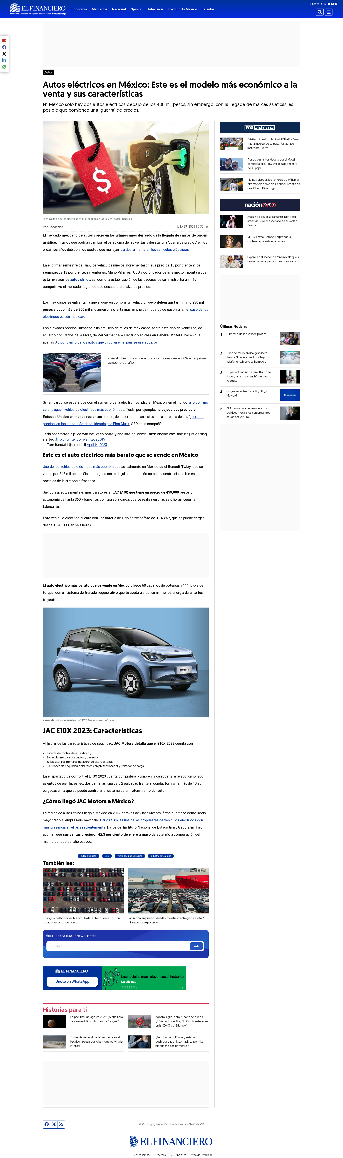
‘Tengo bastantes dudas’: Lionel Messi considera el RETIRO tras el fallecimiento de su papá (272, 164)
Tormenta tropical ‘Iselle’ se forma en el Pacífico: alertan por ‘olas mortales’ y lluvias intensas (97, 1042)
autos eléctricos (88, 856)
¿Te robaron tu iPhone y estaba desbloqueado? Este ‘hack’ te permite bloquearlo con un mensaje (179, 1042)
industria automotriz (161, 856)
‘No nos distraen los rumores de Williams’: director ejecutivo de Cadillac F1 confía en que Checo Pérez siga (273, 184)
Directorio (160, 1155)
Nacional (119, 9)
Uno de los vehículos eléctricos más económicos (81, 466)
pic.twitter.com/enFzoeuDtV (82, 439)
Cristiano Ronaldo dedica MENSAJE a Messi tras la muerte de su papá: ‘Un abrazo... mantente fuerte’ (273, 144)
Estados (208, 9)
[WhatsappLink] (114, 978)
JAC (107, 856)
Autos (48, 72)
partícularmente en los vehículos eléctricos (154, 249)
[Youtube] (333, 3)
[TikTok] (337, 3)
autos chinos (80, 279)
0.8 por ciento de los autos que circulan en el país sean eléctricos (106, 342)
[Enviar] (196, 946)
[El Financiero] (38, 9)
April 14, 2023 (97, 445)
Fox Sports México (182, 9)
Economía (79, 9)
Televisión (155, 9)
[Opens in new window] (231, 144)
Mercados (99, 9)
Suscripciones (178, 1155)
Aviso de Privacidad (202, 1155)
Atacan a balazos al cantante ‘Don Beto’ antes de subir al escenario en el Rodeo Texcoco (272, 221)
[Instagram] (329, 3)
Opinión (137, 9)
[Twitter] (326, 3)
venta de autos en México (130, 856)
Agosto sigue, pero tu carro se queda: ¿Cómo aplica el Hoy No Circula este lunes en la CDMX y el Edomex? (181, 1021)
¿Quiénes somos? (140, 1155)
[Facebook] (322, 3)
